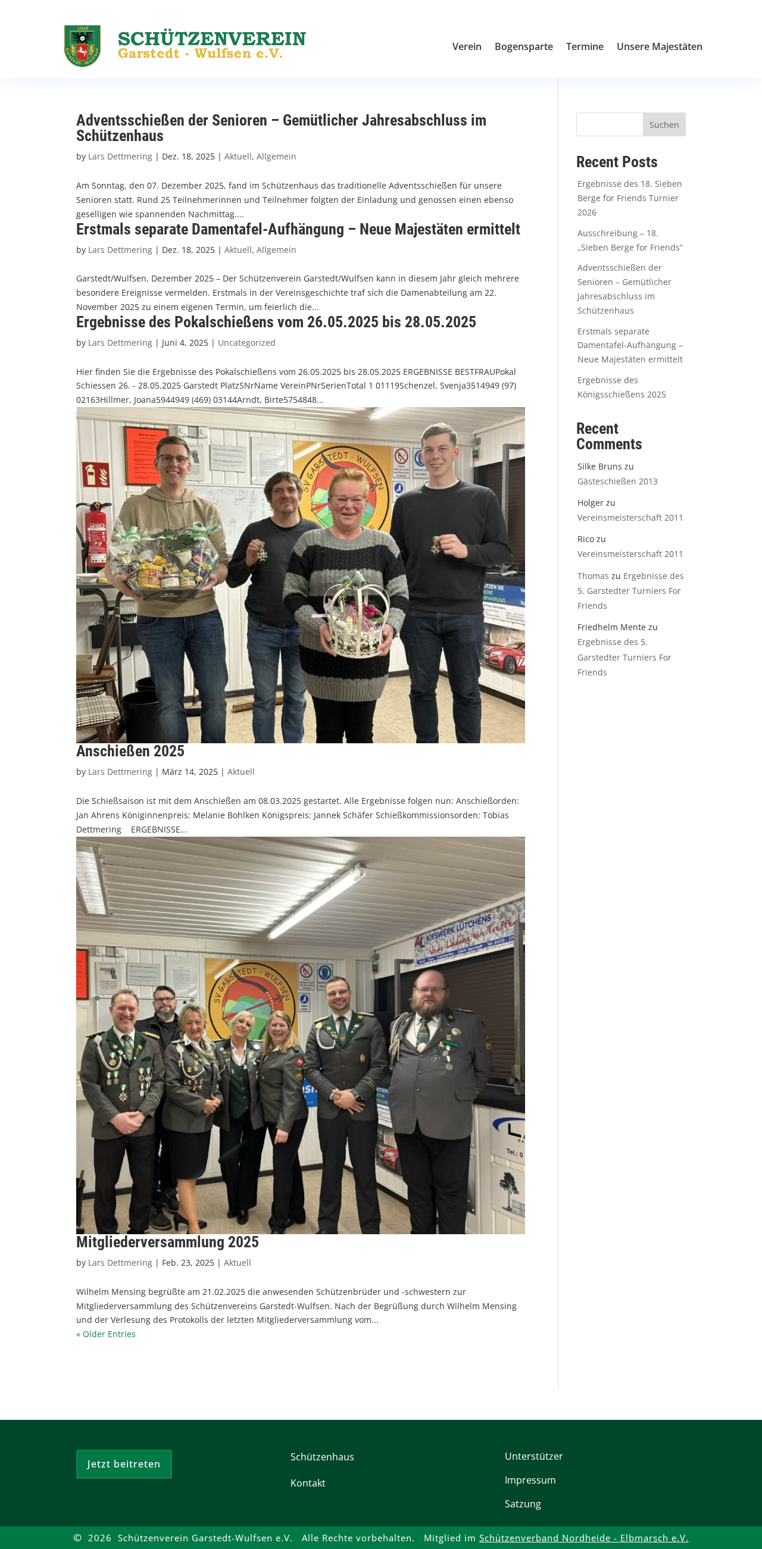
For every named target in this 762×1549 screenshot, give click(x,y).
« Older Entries (106, 1334)
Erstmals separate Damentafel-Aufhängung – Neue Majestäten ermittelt (298, 229)
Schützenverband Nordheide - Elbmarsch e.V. (584, 1538)
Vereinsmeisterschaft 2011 (630, 517)
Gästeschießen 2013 (617, 481)
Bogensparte (524, 47)
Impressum (530, 1480)
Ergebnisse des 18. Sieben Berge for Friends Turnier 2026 (629, 198)
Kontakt (308, 1482)
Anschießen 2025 (130, 751)
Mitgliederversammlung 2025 (167, 1242)
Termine (585, 47)
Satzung (523, 1503)
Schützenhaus (322, 1456)
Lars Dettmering (120, 156)
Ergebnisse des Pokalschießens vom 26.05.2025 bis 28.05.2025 (276, 322)
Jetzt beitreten (124, 1463)
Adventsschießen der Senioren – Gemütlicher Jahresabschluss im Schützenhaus (281, 128)
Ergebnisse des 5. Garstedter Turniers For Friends (630, 590)
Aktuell (238, 156)
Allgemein (276, 156)
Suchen (664, 124)
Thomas (593, 575)
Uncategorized (247, 342)
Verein (467, 47)
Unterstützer (534, 1456)
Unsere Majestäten (659, 47)
